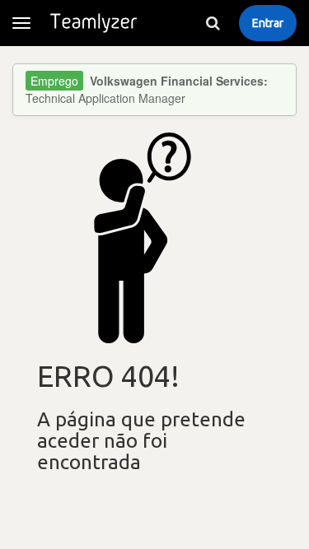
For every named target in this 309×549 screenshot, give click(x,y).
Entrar (267, 23)
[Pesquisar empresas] (212, 23)
